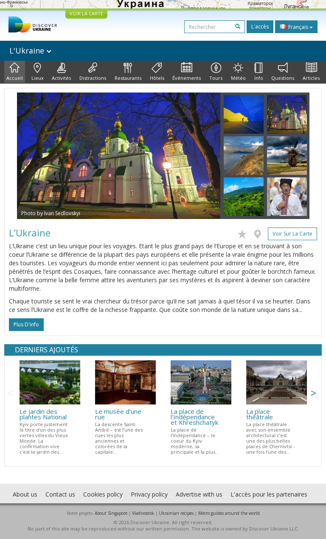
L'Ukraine (27, 50)
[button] (32, 156)
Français (298, 27)
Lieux (37, 78)
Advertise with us (199, 494)
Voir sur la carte (292, 233)
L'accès (260, 26)
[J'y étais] (259, 232)
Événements (186, 78)
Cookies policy (103, 494)
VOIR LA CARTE (86, 13)
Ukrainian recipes (176, 513)
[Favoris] (244, 232)
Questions (282, 78)
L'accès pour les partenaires (268, 494)
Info (258, 78)
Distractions (92, 78)
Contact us (60, 494)
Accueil (14, 78)
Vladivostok (143, 513)
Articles (311, 78)
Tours (215, 78)
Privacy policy (149, 494)
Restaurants (128, 78)
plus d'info (26, 324)
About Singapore (111, 513)
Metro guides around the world (229, 513)
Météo (238, 78)
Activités (61, 78)
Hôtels (157, 78)
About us (25, 494)
